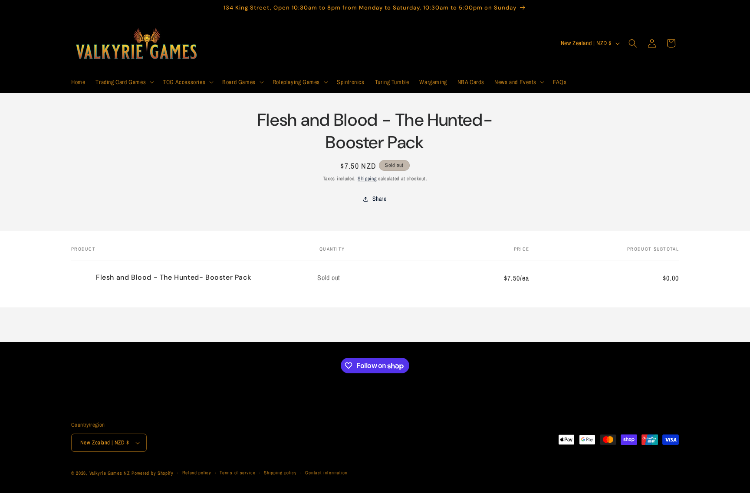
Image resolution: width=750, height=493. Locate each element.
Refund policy (196, 473)
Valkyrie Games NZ (109, 473)
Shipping (367, 178)
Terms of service (237, 473)
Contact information (326, 473)
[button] (124, 82)
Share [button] (379, 198)
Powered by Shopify (153, 473)
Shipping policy (280, 473)
